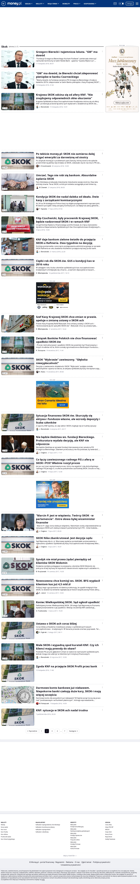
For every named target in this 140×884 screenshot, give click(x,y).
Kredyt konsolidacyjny (77, 827)
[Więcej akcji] (102, 51)
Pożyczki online (75, 840)
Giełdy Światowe (110, 839)
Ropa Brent (108, 837)
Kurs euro (4, 829)
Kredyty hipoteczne (76, 835)
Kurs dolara (4, 834)
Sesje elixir (108, 832)
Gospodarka (89, 4)
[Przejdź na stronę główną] (3, 5)
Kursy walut (4, 827)
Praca (76, 4)
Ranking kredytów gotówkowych (80, 831)
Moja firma (52, 4)
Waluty (39, 4)
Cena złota (108, 825)
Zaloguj (129, 4)
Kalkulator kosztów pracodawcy (45, 827)
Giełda (28, 4)
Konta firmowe (74, 848)
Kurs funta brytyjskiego (8, 839)
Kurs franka (4, 832)
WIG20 (107, 829)
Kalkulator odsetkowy (42, 832)
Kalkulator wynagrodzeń (43, 829)
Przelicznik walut (6, 837)
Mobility (66, 4)
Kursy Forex (108, 834)
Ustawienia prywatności (70, 865)
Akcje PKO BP (109, 827)
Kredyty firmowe (75, 844)
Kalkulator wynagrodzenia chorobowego (48, 825)
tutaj (43, 880)
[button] (121, 3)
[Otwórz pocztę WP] (115, 3)
